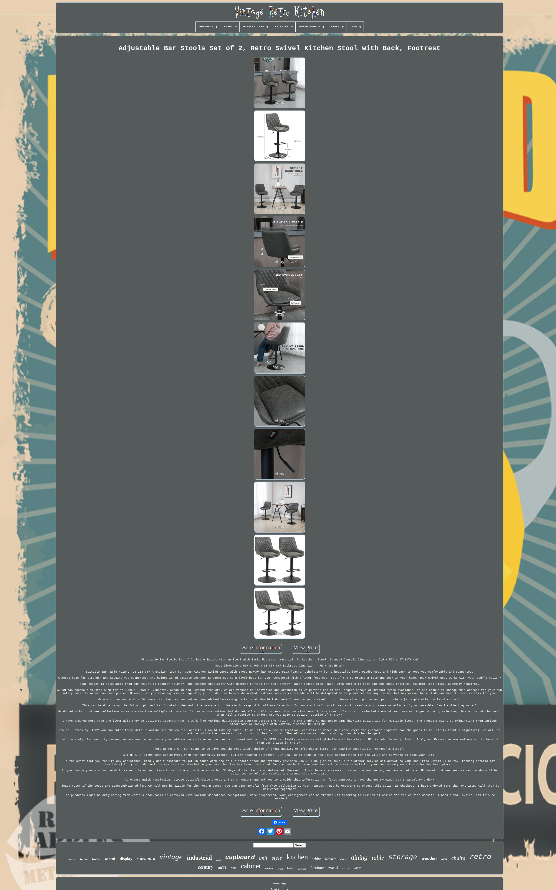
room (280, 868)
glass (218, 860)
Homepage (279, 883)
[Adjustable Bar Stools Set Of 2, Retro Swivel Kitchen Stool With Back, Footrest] (280, 83)
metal (110, 858)
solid (444, 859)
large (357, 868)
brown (330, 858)
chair (343, 859)
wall (222, 868)
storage (402, 857)
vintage (171, 856)
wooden (429, 858)
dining (359, 857)
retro (480, 857)
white (316, 859)
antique (269, 868)
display (126, 858)
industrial (199, 857)
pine (234, 868)
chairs (458, 858)
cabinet (251, 866)
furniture (317, 868)
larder (290, 868)
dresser (72, 859)
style (277, 858)
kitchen (297, 857)
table (378, 857)
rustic (346, 868)
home (84, 859)
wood (333, 868)
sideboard (146, 858)
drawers (302, 868)
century (205, 867)
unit (263, 858)
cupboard (240, 857)
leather (96, 859)
